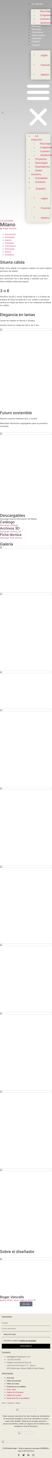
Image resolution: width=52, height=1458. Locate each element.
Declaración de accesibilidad (16, 1387)
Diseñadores (37, 32)
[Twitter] (23, 1455)
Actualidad (36, 38)
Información (10, 234)
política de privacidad (28, 1341)
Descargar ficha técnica (11, 538)
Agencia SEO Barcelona (26, 1451)
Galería (8, 240)
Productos (10, 1403)
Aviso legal (10, 1378)
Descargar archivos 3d (10, 531)
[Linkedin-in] (28, 1455)
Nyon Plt (32, 1300)
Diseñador (9, 243)
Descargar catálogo (9, 525)
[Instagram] (33, 1455)
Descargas (36, 29)
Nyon (16, 1300)
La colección (37, 4)
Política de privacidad (14, 1381)
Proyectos (36, 26)
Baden (3, 1300)
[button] (38, 105)
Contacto (36, 41)
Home (4, 1403)
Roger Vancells (9, 228)
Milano (10, 1300)
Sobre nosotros (38, 35)
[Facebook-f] (19, 1455)
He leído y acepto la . (20, 1341)
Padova (23, 1300)
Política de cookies (13, 1384)
